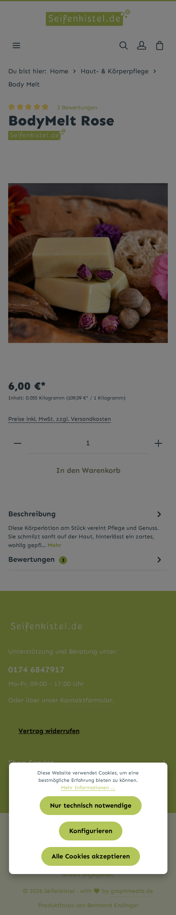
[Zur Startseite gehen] (88, 17)
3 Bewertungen (77, 107)
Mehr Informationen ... (88, 787)
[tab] (86, 529)
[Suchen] (123, 45)
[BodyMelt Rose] (88, 263)
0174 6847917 (36, 669)
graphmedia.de (132, 891)
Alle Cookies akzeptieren (91, 856)
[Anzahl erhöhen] (158, 443)
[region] (88, 263)
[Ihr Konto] (141, 45)
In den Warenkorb (88, 470)
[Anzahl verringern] (17, 443)
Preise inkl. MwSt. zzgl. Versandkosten (59, 418)
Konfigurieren (90, 831)
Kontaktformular (86, 700)
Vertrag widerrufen (48, 731)
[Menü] (16, 45)
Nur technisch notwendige (90, 805)
